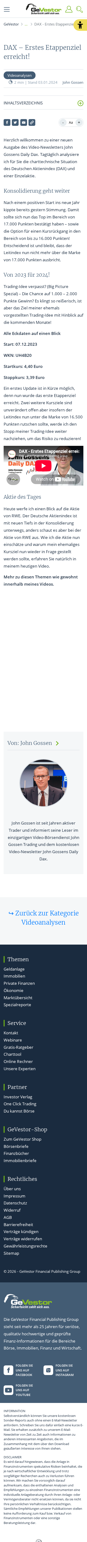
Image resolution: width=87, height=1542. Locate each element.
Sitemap (11, 1253)
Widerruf (12, 1210)
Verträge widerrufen (23, 1238)
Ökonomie (13, 990)
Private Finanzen (19, 983)
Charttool (12, 1054)
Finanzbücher (16, 1153)
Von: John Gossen (29, 743)
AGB (8, 1217)
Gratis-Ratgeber (18, 1047)
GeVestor (11, 24)
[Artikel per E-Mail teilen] (23, 122)
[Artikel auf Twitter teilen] (15, 122)
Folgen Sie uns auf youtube (24, 1390)
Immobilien (14, 976)
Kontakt (11, 1033)
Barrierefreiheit (18, 1224)
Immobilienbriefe (20, 1160)
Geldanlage (14, 969)
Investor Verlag (18, 1097)
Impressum (14, 1196)
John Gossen (73, 82)
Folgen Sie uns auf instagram (65, 1370)
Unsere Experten (20, 1068)
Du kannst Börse (19, 1111)
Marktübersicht (18, 997)
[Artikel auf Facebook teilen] (7, 122)
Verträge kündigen (21, 1231)
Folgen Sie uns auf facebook (24, 1370)
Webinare (13, 1040)
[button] (80, 25)
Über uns (12, 1188)
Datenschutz (15, 1203)
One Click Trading (20, 1104)
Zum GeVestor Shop (22, 1139)
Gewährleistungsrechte (25, 1246)
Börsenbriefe (16, 1146)
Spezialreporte (17, 1004)
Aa (71, 122)
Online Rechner (18, 1061)
